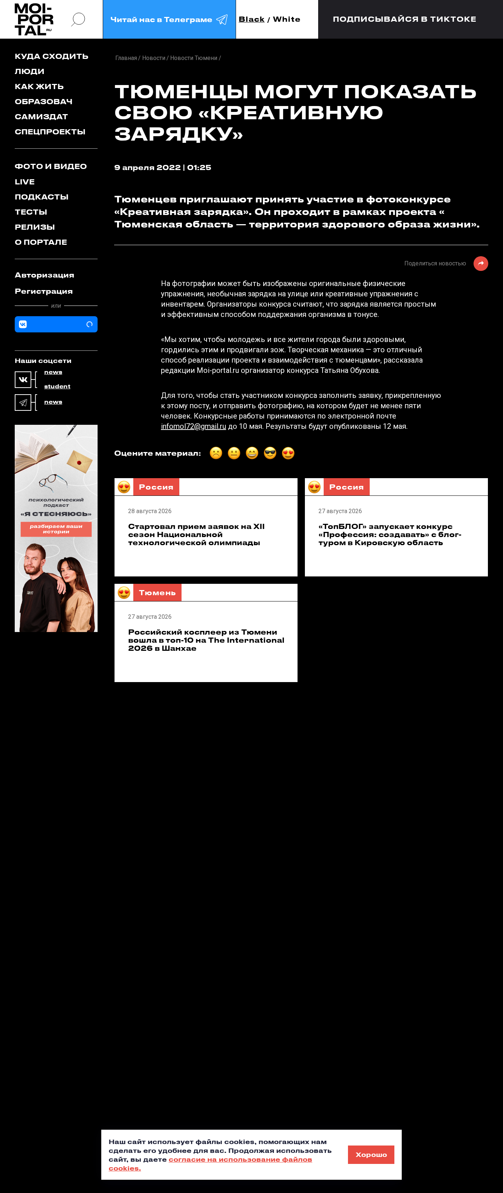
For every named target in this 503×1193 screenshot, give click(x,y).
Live (25, 181)
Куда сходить (51, 56)
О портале (41, 242)
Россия (156, 487)
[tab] (56, 275)
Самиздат (41, 116)
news (53, 372)
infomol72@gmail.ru (193, 426)
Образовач (44, 101)
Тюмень (157, 592)
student (57, 386)
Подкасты (41, 197)
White (287, 19)
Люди (30, 71)
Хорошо (371, 1154)
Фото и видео (51, 166)
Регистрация (44, 291)
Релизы (35, 227)
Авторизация (44, 275)
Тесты (31, 212)
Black (252, 19)
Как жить (39, 86)
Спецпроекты (50, 131)
